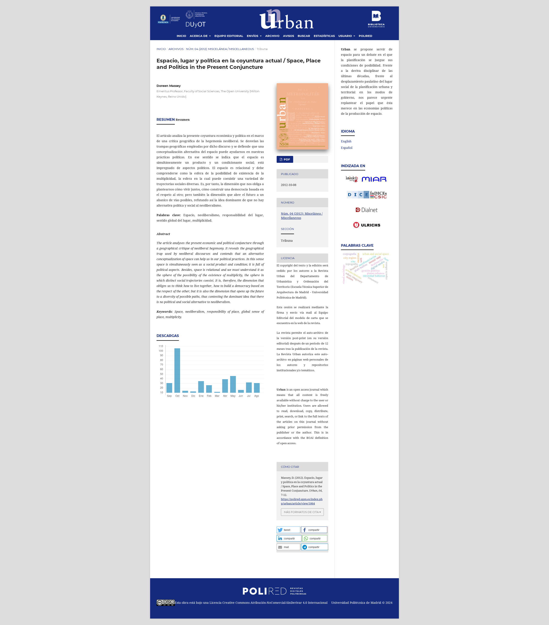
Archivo (272, 36)
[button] (288, 530)
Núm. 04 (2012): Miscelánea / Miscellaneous (220, 49)
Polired (365, 36)
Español (346, 148)
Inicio (181, 36)
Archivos (176, 49)
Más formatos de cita (301, 512)
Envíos (253, 36)
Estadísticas (324, 36)
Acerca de (199, 36)
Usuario (345, 36)
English (346, 141)
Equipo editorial (228, 36)
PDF (286, 159)
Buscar (304, 36)
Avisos (288, 36)
